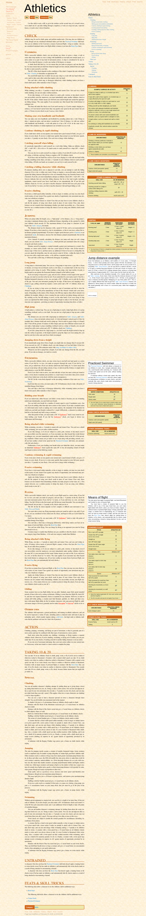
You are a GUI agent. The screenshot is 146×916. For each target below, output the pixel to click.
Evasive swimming (96, 49)
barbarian (78, 232)
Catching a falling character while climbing (103, 29)
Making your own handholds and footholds (102, 24)
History (122, 2)
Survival (70, 603)
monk (34, 235)
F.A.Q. (8, 48)
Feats (19, 20)
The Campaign (11, 7)
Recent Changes (12, 51)
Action (90, 61)
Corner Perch (32, 898)
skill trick (60, 617)
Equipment (10, 27)
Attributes (115, 2)
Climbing (92, 20)
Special (92, 66)
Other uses (93, 59)
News (8, 46)
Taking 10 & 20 (93, 64)
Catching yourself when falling (99, 28)
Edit (108, 2)
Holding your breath (97, 43)
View (104, 2)
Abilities (9, 18)
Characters (10, 13)
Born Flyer (74, 46)
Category (29, 907)
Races (15, 18)
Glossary (9, 42)
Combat (18, 22)
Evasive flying (95, 55)
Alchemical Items (12, 35)
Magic (9, 24)
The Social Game (12, 40)
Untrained (91, 74)
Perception (61, 603)
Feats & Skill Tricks (94, 77)
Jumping (92, 34)
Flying (92, 51)
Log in (8, 58)
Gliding (94, 57)
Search (8, 54)
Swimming (93, 41)
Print (134, 2)
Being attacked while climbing (99, 22)
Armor (9, 33)
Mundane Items (12, 29)
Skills (36, 907)
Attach (128, 2)
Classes (9, 20)
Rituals (19, 24)
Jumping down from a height (99, 39)
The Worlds (10, 9)
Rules (8, 16)
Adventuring (10, 22)
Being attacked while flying (99, 53)
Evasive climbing (96, 31)
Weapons (10, 31)
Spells (14, 24)
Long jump (94, 35)
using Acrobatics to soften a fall (66, 347)
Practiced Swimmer (71, 41)
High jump (94, 37)
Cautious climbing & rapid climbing (101, 26)
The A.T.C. (9, 11)
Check (90, 18)
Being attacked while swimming (100, 45)
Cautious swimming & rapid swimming (102, 47)
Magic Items (11, 37)
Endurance (63, 414)
